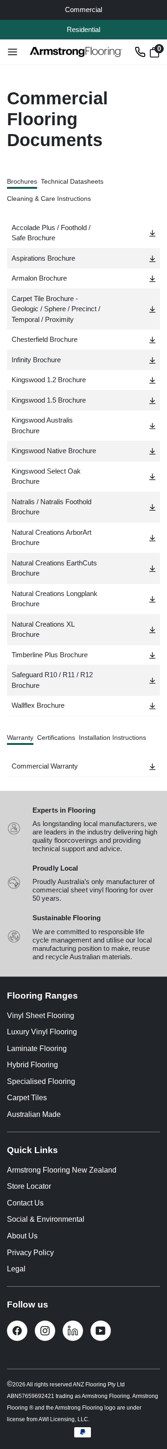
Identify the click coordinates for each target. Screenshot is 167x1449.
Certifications (56, 737)
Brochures (22, 181)
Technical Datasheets (72, 181)
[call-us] (140, 51)
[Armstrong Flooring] (76, 52)
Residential (83, 29)
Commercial (83, 9)
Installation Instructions (112, 737)
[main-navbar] (12, 51)
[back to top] (146, 1408)
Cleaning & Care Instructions (49, 198)
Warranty (20, 737)
